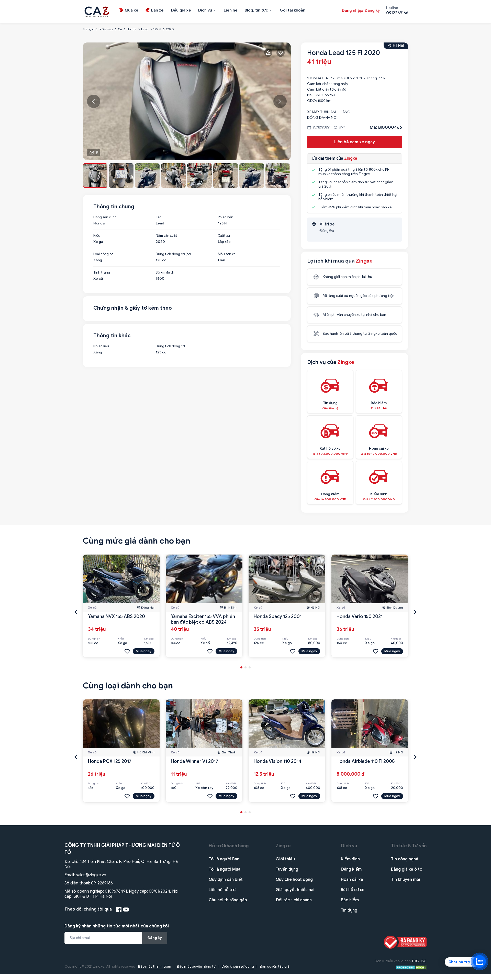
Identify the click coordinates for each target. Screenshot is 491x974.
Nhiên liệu (101, 346)
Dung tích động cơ (170, 346)
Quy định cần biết (226, 879)
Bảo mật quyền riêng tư (196, 966)
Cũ (120, 29)
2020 (170, 29)
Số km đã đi (165, 272)
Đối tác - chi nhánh (294, 900)
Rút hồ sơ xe (352, 889)
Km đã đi (149, 638)
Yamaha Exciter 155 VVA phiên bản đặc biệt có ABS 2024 (203, 619)
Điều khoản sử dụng (238, 966)
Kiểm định (350, 859)
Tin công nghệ (404, 859)
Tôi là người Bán (224, 859)
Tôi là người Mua (224, 869)
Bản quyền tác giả (274, 966)
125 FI (157, 29)
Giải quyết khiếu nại (295, 889)
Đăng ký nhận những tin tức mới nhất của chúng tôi (116, 926)
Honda (131, 29)
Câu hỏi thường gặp (228, 900)
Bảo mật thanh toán (154, 966)
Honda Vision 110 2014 (277, 761)
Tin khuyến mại (405, 879)
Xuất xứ (224, 236)
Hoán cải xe (352, 879)
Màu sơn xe (227, 254)
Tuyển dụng (287, 869)
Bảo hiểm (350, 900)
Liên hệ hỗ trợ (222, 889)
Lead (144, 29)
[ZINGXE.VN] (97, 11)
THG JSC (419, 961)
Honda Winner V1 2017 (194, 761)
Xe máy (107, 29)
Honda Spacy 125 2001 (278, 616)
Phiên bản (225, 217)
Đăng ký (155, 938)
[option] (187, 101)
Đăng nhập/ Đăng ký (361, 10)
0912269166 (102, 883)
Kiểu (96, 236)
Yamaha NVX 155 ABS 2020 (116, 616)
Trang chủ (90, 29)
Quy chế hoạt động (294, 879)
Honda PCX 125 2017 (109, 761)
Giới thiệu (285, 859)
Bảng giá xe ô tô (406, 869)
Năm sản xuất (166, 236)
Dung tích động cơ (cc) (173, 254)
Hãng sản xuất (104, 217)
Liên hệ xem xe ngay (354, 142)
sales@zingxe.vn (91, 875)
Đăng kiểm (351, 869)
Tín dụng (349, 910)
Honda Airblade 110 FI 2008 (366, 761)
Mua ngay (143, 651)
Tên (159, 217)
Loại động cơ (103, 254)
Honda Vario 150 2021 (360, 616)
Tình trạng (101, 272)
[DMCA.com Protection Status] (411, 967)
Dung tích (94, 638)
